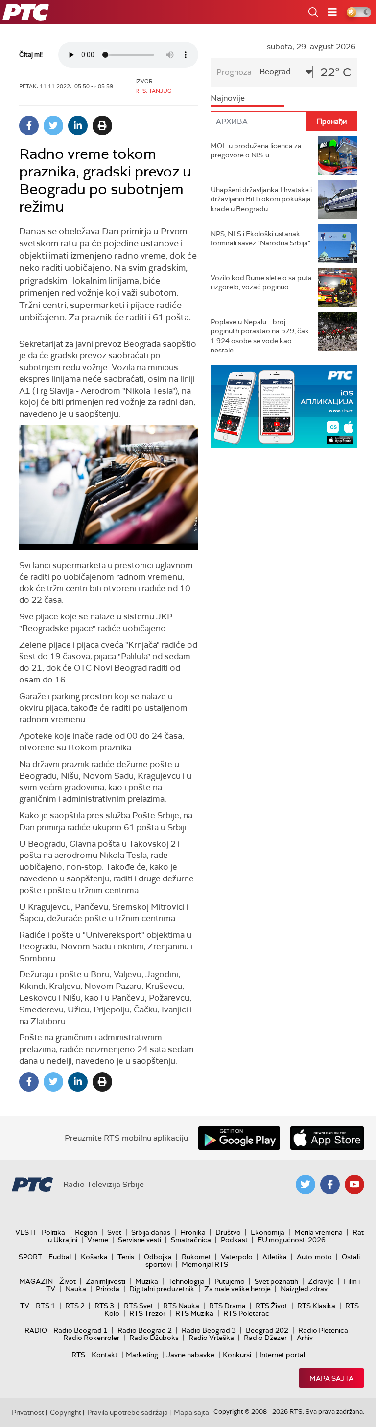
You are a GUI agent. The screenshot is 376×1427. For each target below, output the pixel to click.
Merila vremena (318, 1232)
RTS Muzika (194, 1313)
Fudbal (59, 1256)
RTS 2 (75, 1305)
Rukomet (196, 1256)
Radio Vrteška (211, 1337)
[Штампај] (102, 125)
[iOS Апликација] (284, 406)
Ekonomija (267, 1232)
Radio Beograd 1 (80, 1330)
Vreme (97, 1239)
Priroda (107, 1288)
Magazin (36, 1281)
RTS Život (271, 1305)
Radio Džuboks (154, 1337)
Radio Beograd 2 (145, 1330)
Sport (30, 1256)
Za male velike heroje (237, 1288)
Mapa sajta (331, 1378)
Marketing (142, 1354)
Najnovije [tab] (228, 98)
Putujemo (229, 1281)
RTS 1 (45, 1305)
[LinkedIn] (78, 125)
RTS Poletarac (246, 1313)
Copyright (65, 1412)
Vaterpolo (237, 1256)
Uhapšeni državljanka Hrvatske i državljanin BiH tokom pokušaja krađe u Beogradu (261, 199)
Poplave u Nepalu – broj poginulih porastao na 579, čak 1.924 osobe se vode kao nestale (260, 336)
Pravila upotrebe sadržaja (127, 1412)
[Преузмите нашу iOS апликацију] (327, 1138)
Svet (114, 1232)
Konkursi (237, 1354)
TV (24, 1305)
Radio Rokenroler (91, 1337)
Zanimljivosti (105, 1281)
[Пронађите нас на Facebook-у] (330, 1184)
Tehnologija (186, 1281)
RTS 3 (104, 1305)
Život (67, 1281)
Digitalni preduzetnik (161, 1288)
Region (86, 1232)
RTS (78, 1354)
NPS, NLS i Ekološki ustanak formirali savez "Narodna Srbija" (260, 238)
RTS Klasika (316, 1305)
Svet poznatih (276, 1281)
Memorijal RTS (205, 1264)
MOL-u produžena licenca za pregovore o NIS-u (256, 150)
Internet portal (282, 1354)
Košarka (94, 1256)
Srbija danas (150, 1232)
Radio (35, 1330)
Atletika (274, 1256)
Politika (53, 1232)
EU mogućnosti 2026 (292, 1239)
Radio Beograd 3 (209, 1330)
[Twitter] (53, 125)
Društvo (228, 1232)
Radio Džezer (265, 1337)
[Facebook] (29, 125)
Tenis (126, 1256)
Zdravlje (321, 1281)
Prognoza (234, 72)
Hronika (193, 1232)
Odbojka (158, 1256)
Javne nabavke (190, 1354)
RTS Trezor (147, 1313)
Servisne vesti (139, 1239)
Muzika (146, 1281)
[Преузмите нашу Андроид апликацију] (239, 1138)
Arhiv (305, 1337)
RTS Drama (227, 1305)
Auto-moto (314, 1256)
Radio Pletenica (323, 1330)
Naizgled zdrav (304, 1288)
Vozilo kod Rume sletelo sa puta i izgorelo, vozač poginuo (261, 282)
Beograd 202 (267, 1330)
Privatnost (28, 1412)
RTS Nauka (181, 1305)
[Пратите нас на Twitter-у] (305, 1184)
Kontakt (105, 1354)
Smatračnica (191, 1239)
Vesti (25, 1232)
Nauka (75, 1288)
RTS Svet (138, 1305)
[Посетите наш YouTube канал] (354, 1184)
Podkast (234, 1239)
